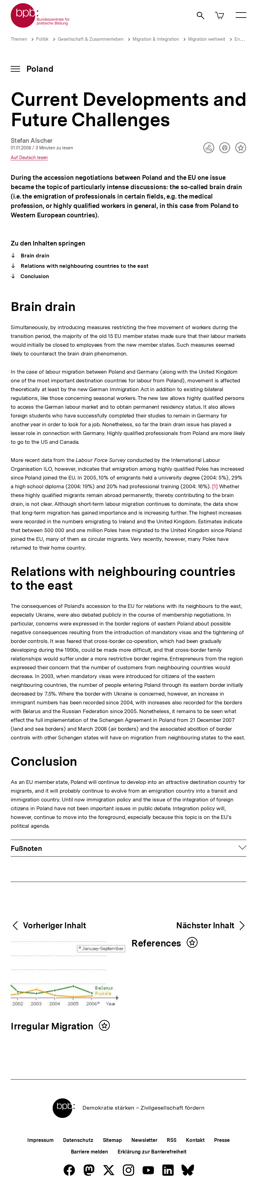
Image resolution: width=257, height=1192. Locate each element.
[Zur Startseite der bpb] (40, 26)
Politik (42, 39)
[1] (215, 486)
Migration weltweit (206, 39)
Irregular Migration (53, 1026)
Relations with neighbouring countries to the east (84, 266)
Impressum (40, 1140)
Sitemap (112, 1140)
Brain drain (34, 255)
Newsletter (144, 1140)
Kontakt (195, 1140)
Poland (40, 69)
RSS (171, 1140)
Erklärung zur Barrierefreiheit (152, 1152)
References (157, 943)
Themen (19, 39)
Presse (221, 1140)
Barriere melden (89, 1152)
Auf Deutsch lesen (29, 157)
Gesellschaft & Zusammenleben (90, 39)
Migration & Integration (156, 39)
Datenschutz (78, 1140)
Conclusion (34, 276)
